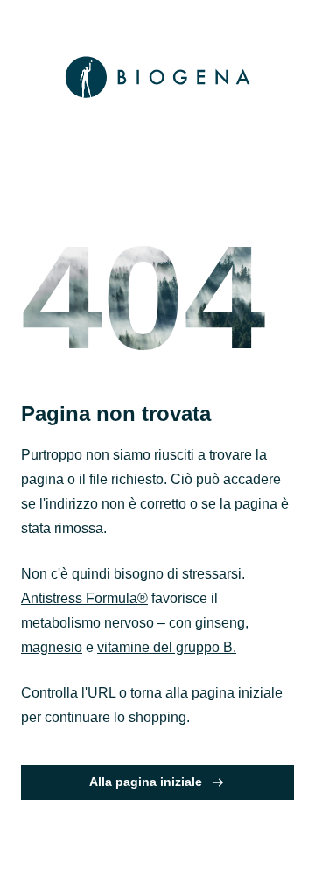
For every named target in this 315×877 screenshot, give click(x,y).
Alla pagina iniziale (145, 782)
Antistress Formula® (84, 598)
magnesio (51, 647)
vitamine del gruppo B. (166, 647)
